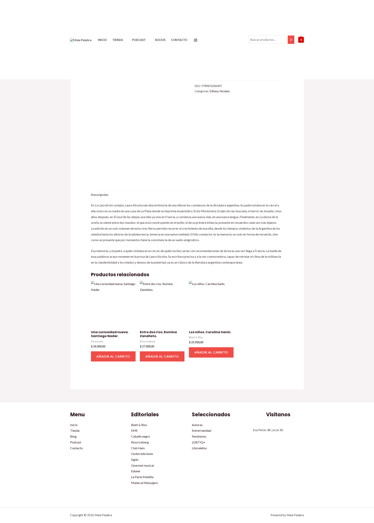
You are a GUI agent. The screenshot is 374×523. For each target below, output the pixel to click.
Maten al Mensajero (144, 483)
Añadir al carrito (113, 356)
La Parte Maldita (142, 477)
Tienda (117, 40)
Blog (73, 436)
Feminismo (199, 436)
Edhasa (214, 91)
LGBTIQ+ (198, 442)
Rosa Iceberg (140, 442)
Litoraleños (199, 448)
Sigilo (134, 459)
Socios (160, 40)
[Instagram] (195, 40)
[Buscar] (291, 40)
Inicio (102, 40)
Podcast (139, 40)
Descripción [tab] (99, 194)
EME (134, 430)
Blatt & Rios (139, 425)
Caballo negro (140, 436)
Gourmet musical (142, 465)
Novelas (225, 91)
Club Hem (138, 448)
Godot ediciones (142, 454)
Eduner (135, 471)
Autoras (197, 425)
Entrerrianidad (201, 430)
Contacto (179, 40)
